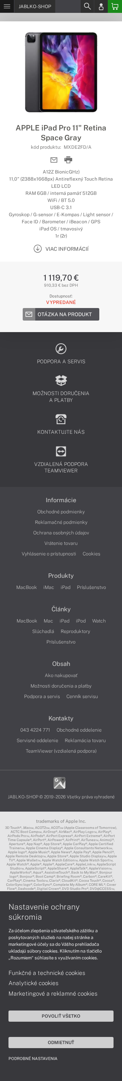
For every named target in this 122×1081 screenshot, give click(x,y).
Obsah (61, 664)
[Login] (101, 6)
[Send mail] (54, 160)
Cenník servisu (82, 696)
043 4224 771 (35, 730)
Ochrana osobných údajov (61, 532)
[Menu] (7, 6)
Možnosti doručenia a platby (61, 686)
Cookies (91, 553)
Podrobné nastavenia (33, 1058)
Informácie (61, 500)
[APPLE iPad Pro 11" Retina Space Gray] (61, 72)
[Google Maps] (59, 782)
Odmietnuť (61, 1042)
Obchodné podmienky (61, 511)
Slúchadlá (43, 631)
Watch (99, 621)
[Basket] (115, 6)
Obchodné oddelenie (79, 730)
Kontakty (61, 718)
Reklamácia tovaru (85, 740)
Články (61, 609)
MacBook (26, 587)
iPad (65, 587)
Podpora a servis (42, 696)
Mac (48, 621)
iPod (81, 621)
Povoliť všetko (61, 1016)
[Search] (87, 6)
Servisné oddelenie (37, 740)
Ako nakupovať (61, 675)
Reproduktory (75, 631)
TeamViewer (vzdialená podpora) (61, 751)
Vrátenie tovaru (61, 543)
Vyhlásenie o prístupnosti (49, 553)
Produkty (61, 576)
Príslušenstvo (91, 587)
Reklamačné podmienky (61, 522)
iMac (48, 587)
